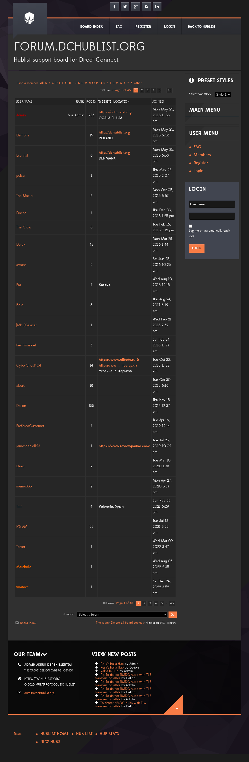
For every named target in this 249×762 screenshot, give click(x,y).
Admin (21, 115)
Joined (158, 102)
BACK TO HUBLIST (201, 27)
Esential (22, 155)
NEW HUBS (50, 742)
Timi (19, 506)
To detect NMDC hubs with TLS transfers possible (120, 705)
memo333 (24, 486)
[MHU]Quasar (26, 325)
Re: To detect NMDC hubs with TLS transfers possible (123, 676)
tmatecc (22, 587)
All (42, 83)
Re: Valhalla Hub (112, 664)
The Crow (23, 227)
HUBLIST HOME (54, 734)
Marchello (23, 567)
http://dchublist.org (114, 132)
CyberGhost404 (28, 365)
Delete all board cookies (127, 623)
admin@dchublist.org (39, 693)
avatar (21, 264)
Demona (22, 135)
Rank (80, 102)
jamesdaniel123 (28, 446)
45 (169, 90)
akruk (20, 385)
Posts (91, 102)
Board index (28, 623)
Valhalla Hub (109, 671)
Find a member (28, 83)
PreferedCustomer (30, 426)
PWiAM (21, 526)
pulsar (20, 175)
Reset (18, 734)
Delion (21, 405)
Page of (122, 90)
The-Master (24, 195)
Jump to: (69, 614)
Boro (19, 305)
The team (102, 623)
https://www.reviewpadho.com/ (124, 446)
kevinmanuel (26, 345)
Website (105, 102)
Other (138, 83)
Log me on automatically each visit (209, 233)
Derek (20, 244)
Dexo (20, 466)
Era (18, 285)
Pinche (21, 213)
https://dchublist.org (115, 112)
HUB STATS (109, 734)
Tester (20, 546)
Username (24, 102)
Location (121, 102)
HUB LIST (84, 734)
